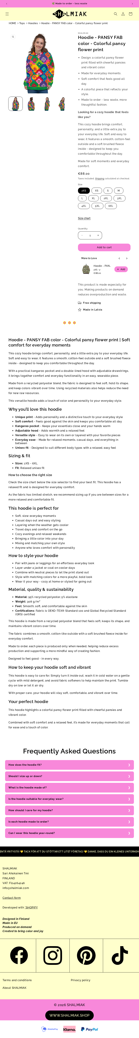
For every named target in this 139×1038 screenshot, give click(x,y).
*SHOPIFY (31, 907)
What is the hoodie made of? (27, 787)
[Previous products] (119, 258)
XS (96, 190)
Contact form (12, 897)
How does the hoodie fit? (25, 764)
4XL (84, 206)
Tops (22, 23)
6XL (110, 206)
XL (93, 198)
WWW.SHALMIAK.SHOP (69, 1015)
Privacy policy (80, 980)
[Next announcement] (132, 3)
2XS (84, 190)
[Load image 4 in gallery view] (63, 104)
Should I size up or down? (25, 776)
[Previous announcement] (6, 3)
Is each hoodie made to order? (28, 821)
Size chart (84, 218)
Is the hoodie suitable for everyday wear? (36, 798)
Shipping (99, 178)
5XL (97, 206)
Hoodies (33, 23)
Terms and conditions (17, 980)
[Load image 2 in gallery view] (31, 104)
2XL (106, 198)
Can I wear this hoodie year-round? (31, 833)
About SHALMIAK (14, 987)
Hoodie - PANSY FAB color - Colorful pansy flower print (74, 23)
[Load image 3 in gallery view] (47, 104)
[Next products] (127, 258)
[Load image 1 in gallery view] (15, 104)
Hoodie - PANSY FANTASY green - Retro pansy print (103, 266)
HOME (12, 23)
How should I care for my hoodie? (30, 810)
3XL (119, 198)
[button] (7, 14)
